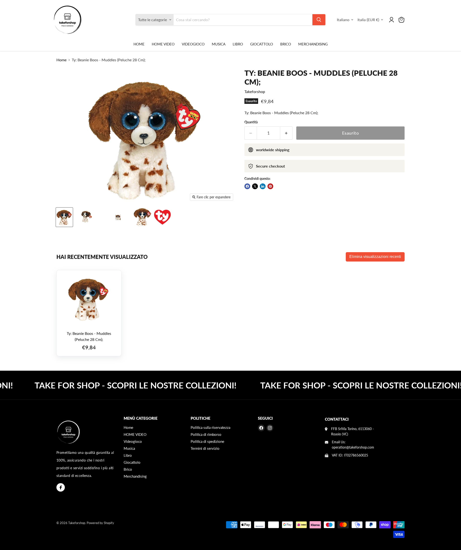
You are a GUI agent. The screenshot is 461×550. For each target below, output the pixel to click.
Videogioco (193, 44)
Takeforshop (254, 91)
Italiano (343, 19)
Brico (285, 44)
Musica (218, 44)
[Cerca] (318, 19)
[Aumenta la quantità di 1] (286, 133)
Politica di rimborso (206, 434)
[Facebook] (60, 487)
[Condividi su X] (255, 186)
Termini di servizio (205, 448)
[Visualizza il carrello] (401, 19)
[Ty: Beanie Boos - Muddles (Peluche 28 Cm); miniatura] (64, 217)
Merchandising (313, 44)
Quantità (251, 122)
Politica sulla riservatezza (210, 427)
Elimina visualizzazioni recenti (375, 257)
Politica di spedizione (207, 441)
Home (139, 44)
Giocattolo (261, 44)
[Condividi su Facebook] (247, 186)
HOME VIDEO (163, 44)
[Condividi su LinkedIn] (263, 186)
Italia (368, 19)
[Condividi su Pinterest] (270, 186)
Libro (238, 44)
